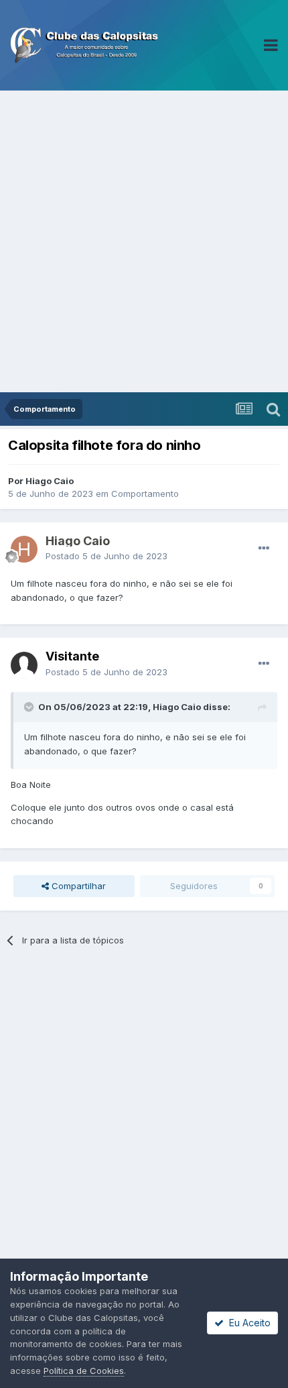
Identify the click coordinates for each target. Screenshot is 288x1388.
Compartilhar (77, 885)
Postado (106, 556)
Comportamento (145, 493)
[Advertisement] (144, 241)
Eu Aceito (247, 1322)
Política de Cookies (84, 1370)
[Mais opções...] (263, 548)
